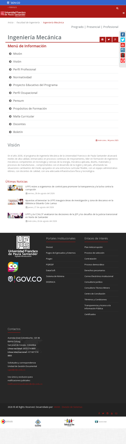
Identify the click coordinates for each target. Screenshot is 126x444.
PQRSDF (50, 264)
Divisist (49, 247)
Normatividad (22, 77)
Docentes (19, 124)
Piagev (49, 258)
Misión (17, 53)
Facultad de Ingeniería (27, 22)
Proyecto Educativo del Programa (34, 85)
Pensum (18, 100)
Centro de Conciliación (95, 293)
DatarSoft (50, 270)
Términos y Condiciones (96, 299)
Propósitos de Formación (29, 108)
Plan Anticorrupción (94, 247)
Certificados (90, 314)
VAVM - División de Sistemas (68, 406)
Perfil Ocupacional (24, 93)
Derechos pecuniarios (95, 270)
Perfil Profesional (24, 69)
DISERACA (50, 282)
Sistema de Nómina (55, 276)
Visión (16, 61)
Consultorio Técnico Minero (97, 287)
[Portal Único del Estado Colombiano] (12, 2)
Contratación (90, 258)
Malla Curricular (23, 116)
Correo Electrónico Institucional (99, 276)
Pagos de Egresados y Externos (61, 252)
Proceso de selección (94, 252)
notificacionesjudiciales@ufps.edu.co (25, 384)
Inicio (10, 22)
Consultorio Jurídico (93, 282)
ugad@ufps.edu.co (16, 369)
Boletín (17, 132)
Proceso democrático (94, 264)
